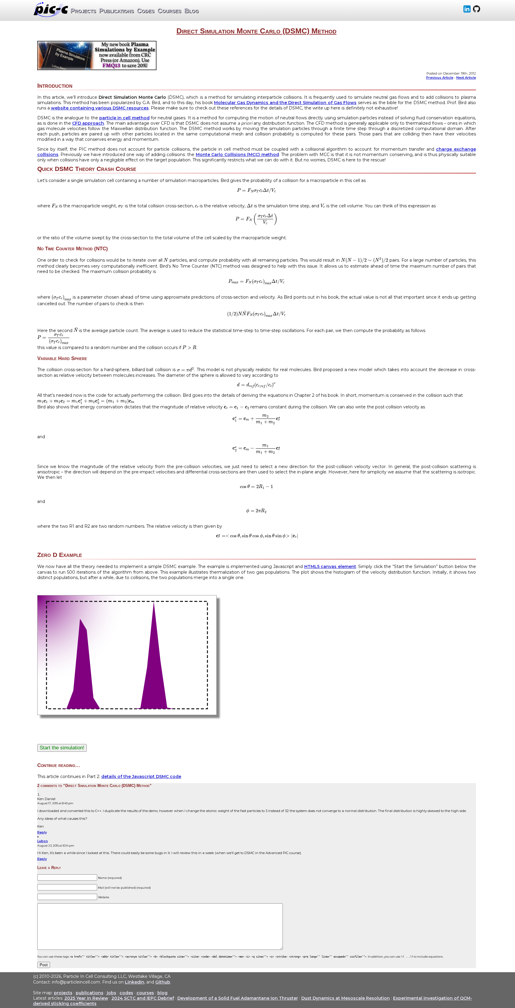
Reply (42, 832)
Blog (191, 10)
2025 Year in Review (86, 998)
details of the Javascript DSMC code (141, 776)
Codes (145, 10)
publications (89, 992)
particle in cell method (124, 118)
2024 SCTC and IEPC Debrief (142, 998)
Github (162, 982)
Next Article (466, 77)
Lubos (42, 841)
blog (162, 992)
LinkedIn (134, 982)
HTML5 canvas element (330, 566)
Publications (116, 10)
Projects (83, 10)
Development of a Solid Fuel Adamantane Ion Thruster (237, 998)
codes (126, 992)
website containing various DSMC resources (100, 108)
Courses (169, 10)
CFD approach (88, 123)
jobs (111, 992)
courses (145, 992)
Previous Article (439, 77)
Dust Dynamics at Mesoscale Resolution (345, 998)
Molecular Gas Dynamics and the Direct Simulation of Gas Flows (285, 102)
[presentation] (256, 191)
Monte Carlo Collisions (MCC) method (237, 154)
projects (63, 992)
